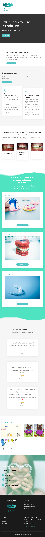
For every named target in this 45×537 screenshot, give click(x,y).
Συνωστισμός (27, 502)
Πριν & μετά (4, 523)
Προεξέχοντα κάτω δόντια (29, 504)
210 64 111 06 (29, 523)
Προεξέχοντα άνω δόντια (29, 506)
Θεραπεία (4, 521)
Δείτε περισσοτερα (23, 264)
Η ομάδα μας (11, 63)
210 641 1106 (8, 475)
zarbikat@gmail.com (9, 480)
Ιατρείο (3, 519)
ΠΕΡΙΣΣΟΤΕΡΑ (7, 82)
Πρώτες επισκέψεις (28, 508)
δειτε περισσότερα (23, 303)
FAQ (2, 525)
